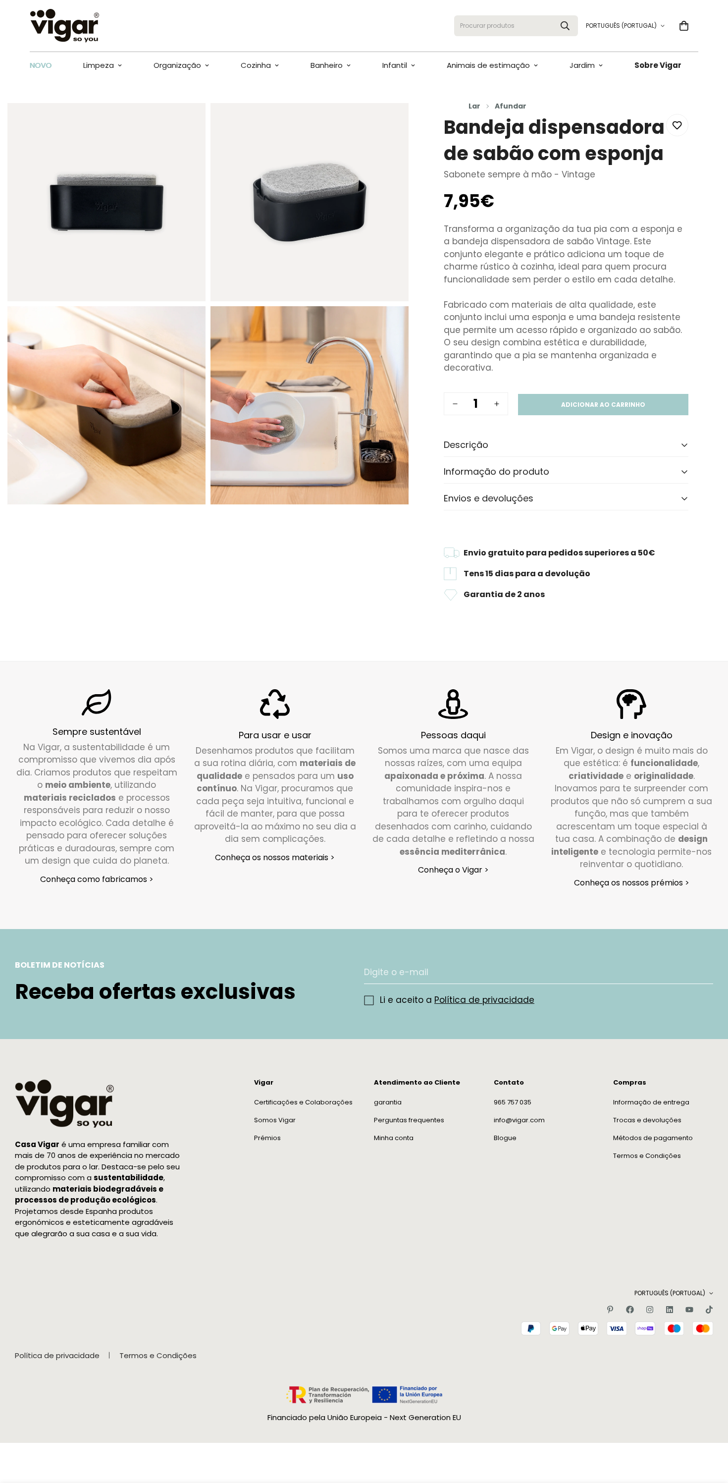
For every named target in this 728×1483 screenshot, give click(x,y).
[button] (684, 25)
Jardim (582, 65)
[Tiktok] (709, 1310)
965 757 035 (512, 1101)
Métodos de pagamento (653, 1137)
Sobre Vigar (657, 65)
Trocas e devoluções (647, 1119)
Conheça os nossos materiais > (275, 857)
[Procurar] (565, 26)
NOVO (41, 65)
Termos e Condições (647, 1155)
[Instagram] (650, 1310)
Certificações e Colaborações (303, 1101)
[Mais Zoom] (187, 124)
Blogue (505, 1137)
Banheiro (327, 65)
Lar (474, 106)
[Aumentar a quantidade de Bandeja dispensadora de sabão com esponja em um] (497, 404)
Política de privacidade (484, 1000)
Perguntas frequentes (409, 1119)
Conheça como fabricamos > (97, 879)
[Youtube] (689, 1310)
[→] (701, 972)
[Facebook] (630, 1310)
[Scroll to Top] (708, 1429)
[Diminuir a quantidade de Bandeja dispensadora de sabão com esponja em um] (455, 404)
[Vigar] (64, 26)
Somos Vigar (275, 1119)
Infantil (394, 65)
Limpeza (98, 65)
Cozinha (256, 65)
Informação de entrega (651, 1101)
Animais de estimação (488, 65)
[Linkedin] (670, 1310)
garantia (388, 1101)
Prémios (267, 1137)
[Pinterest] (610, 1310)
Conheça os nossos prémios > (631, 882)
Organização (177, 65)
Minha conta (394, 1137)
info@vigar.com (519, 1119)
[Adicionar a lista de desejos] (677, 125)
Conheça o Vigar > (453, 870)
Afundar (510, 106)
